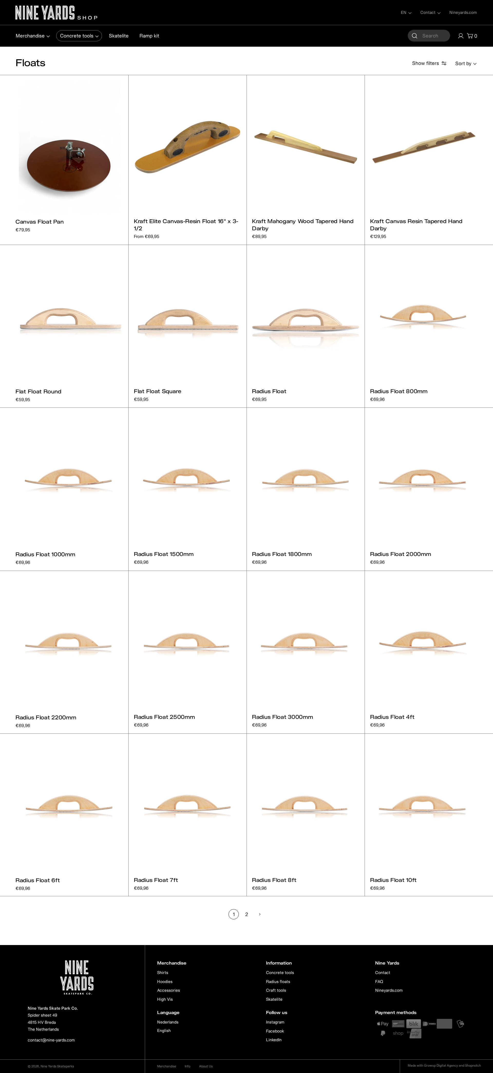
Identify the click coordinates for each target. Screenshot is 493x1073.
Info (187, 1066)
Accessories (168, 990)
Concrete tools (280, 972)
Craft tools (276, 990)
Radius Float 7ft (156, 880)
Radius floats (278, 981)
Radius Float (269, 391)
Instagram (275, 1022)
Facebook (275, 1031)
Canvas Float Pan (39, 221)
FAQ (379, 981)
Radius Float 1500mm (163, 554)
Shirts (162, 972)
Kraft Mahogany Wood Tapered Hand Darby (302, 225)
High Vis (165, 999)
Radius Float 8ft (274, 880)
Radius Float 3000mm (282, 716)
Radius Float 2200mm (45, 717)
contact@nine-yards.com (51, 1039)
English (164, 1030)
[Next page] (259, 914)
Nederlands (167, 1022)
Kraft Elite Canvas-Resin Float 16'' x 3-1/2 (186, 225)
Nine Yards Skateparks (57, 1066)
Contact (382, 972)
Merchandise (166, 1066)
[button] (429, 35)
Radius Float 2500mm (164, 716)
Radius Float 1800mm (281, 554)
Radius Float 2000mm (400, 554)
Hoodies (165, 981)
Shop (86, 17)
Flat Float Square (157, 391)
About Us (206, 1066)
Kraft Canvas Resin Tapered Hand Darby (416, 225)
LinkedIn (274, 1039)
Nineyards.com (389, 990)
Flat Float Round (38, 391)
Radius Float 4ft (392, 716)
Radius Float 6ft (37, 880)
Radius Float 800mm (399, 391)
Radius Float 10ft (393, 880)
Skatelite (274, 999)
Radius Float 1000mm (45, 554)
